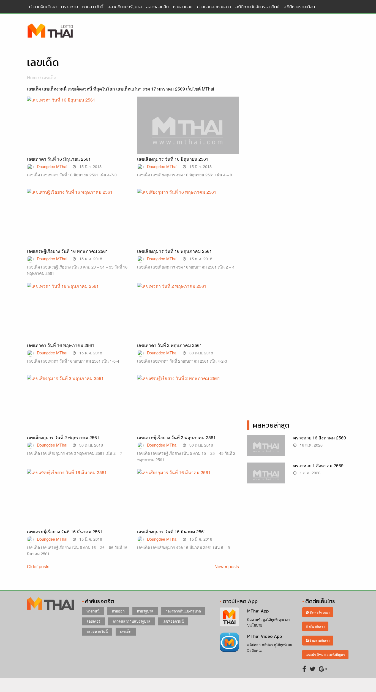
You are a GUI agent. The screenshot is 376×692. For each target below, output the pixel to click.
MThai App (258, 611)
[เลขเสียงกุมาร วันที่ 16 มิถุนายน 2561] (188, 134)
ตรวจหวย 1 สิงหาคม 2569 (318, 465)
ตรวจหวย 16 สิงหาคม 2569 (319, 437)
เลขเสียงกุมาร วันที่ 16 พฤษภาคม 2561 (174, 251)
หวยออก (118, 611)
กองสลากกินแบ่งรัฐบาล (183, 611)
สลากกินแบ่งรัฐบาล (125, 6)
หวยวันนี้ (93, 611)
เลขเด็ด (125, 631)
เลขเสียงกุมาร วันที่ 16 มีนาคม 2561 (171, 531)
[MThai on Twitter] (312, 668)
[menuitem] (43, 6)
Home (33, 77)
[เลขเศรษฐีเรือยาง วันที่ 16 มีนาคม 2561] (78, 502)
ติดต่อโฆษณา (319, 612)
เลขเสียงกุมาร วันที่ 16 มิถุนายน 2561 (172, 159)
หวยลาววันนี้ (92, 6)
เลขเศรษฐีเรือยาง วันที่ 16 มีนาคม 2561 (64, 531)
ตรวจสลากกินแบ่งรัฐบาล (131, 621)
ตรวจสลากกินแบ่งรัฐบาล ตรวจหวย (50, 31)
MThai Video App (264, 636)
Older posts (38, 566)
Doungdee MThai (52, 166)
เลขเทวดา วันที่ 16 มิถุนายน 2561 (59, 159)
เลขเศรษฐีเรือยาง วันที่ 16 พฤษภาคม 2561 (67, 251)
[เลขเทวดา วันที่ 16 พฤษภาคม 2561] (78, 316)
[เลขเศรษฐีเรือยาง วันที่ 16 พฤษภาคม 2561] (78, 222)
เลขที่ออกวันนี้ (173, 621)
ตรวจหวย (69, 6)
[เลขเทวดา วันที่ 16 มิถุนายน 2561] (78, 130)
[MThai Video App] (229, 641)
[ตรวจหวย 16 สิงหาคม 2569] (266, 448)
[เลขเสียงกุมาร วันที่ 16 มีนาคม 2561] (188, 502)
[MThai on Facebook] (304, 668)
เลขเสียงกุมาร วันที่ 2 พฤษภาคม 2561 (63, 437)
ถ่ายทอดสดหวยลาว (214, 6)
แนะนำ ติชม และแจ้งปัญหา (325, 654)
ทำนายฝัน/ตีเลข (43, 6)
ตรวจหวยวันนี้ (97, 631)
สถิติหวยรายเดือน (299, 6)
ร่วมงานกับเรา (319, 640)
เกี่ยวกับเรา (316, 626)
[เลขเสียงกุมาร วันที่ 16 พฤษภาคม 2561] (188, 222)
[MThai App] (229, 616)
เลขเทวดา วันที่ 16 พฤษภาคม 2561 (60, 345)
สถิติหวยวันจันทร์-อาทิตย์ (257, 6)
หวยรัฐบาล (145, 611)
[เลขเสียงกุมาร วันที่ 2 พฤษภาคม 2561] (78, 408)
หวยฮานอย (182, 6)
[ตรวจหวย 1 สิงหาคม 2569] (266, 476)
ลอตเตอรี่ (93, 621)
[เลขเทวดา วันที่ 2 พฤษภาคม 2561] (188, 316)
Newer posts (226, 566)
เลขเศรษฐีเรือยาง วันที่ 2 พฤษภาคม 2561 (176, 437)
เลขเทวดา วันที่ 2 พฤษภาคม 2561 (169, 345)
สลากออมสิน (157, 6)
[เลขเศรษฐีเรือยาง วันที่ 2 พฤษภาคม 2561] (188, 408)
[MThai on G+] (323, 668)
